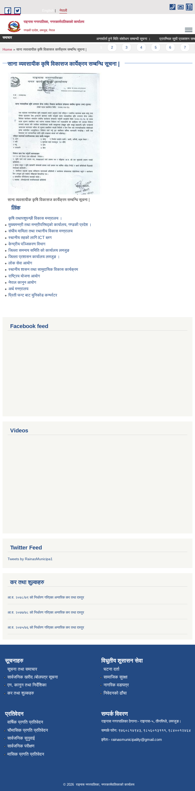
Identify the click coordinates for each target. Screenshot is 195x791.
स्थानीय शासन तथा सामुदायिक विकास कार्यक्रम (43, 269)
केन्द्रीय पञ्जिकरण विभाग (26, 244)
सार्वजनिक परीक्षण (20, 746)
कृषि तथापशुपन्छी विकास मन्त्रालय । (35, 218)
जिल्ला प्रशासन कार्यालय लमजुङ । (34, 257)
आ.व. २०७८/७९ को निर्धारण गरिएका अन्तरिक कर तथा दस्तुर (46, 597)
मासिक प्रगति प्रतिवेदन (25, 754)
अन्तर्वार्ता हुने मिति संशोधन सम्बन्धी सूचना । (119, 39)
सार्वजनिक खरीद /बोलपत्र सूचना (32, 677)
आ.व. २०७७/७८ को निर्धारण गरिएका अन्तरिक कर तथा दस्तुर (46, 612)
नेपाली (63, 10)
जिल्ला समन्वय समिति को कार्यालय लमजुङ (38, 250)
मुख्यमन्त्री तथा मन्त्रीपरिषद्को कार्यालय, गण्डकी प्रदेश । (50, 224)
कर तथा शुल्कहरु (20, 693)
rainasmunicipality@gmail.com (136, 739)
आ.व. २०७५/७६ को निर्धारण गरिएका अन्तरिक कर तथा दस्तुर (46, 627)
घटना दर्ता (111, 669)
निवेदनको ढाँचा (115, 693)
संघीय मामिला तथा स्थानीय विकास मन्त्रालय (40, 231)
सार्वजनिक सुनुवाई (21, 738)
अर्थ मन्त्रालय (18, 289)
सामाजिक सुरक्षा (115, 677)
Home (7, 49)
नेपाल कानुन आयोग (22, 282)
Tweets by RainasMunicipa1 (30, 559)
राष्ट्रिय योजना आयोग (24, 276)
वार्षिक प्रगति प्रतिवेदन (25, 722)
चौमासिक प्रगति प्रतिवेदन (27, 730)
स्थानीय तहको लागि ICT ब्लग (30, 237)
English (48, 10)
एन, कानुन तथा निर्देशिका (26, 685)
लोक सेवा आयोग (20, 263)
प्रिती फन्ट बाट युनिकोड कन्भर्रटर (32, 295)
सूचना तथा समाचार (22, 669)
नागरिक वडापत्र (116, 685)
